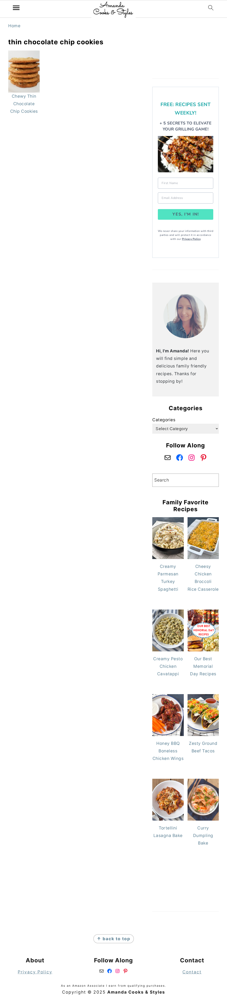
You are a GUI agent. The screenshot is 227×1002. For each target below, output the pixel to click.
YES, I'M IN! (185, 214)
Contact (192, 972)
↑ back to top (113, 938)
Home (14, 25)
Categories (163, 419)
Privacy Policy (191, 239)
